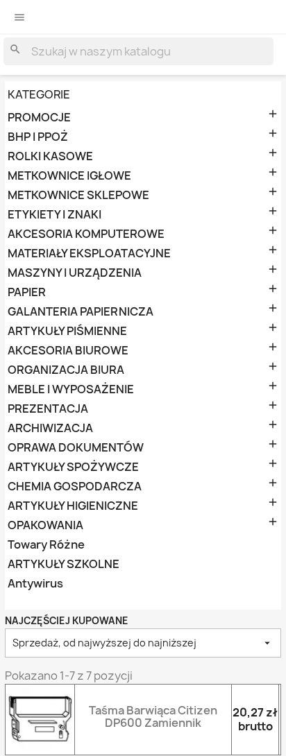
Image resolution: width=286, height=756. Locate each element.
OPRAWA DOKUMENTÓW (76, 447)
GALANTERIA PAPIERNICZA (80, 311)
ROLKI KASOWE (50, 156)
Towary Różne (46, 545)
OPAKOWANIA (45, 525)
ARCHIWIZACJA (50, 428)
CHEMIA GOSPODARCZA (75, 486)
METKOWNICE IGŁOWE (69, 176)
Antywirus (35, 583)
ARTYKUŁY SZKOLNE (63, 564)
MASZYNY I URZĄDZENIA (75, 273)
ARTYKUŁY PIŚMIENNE (67, 331)
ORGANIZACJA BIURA (66, 370)
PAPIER (27, 292)
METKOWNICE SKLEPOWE (78, 195)
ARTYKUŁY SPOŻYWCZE (73, 467)
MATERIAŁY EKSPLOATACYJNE (89, 253)
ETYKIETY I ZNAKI (54, 214)
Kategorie (39, 94)
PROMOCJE (39, 117)
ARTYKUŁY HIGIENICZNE (73, 506)
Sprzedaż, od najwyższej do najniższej (143, 642)
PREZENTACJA (48, 409)
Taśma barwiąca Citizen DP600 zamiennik (153, 716)
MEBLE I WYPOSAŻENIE (71, 389)
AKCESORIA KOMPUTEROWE (86, 234)
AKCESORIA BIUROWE (68, 350)
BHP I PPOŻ (38, 137)
